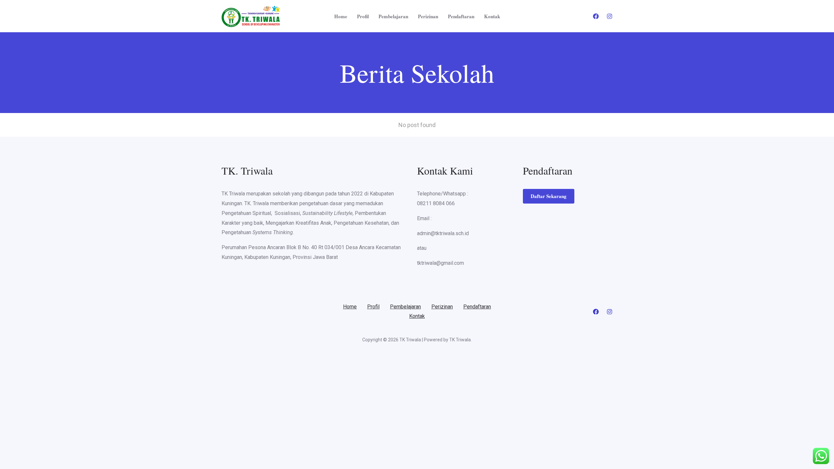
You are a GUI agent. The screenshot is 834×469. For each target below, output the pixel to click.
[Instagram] (609, 16)
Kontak (492, 16)
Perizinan (428, 16)
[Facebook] (596, 16)
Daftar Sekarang (549, 196)
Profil (363, 16)
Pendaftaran (461, 16)
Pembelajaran (393, 16)
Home (340, 16)
